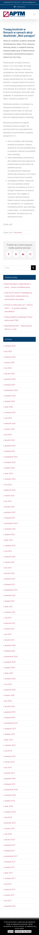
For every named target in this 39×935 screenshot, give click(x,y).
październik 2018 (11, 790)
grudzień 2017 (10, 845)
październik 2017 (11, 856)
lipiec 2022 (9, 540)
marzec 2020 (10, 695)
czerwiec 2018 (10, 812)
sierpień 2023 (10, 468)
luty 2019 (8, 768)
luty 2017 (8, 901)
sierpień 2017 (10, 867)
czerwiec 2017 (10, 878)
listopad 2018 (10, 784)
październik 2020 (11, 657)
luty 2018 (8, 834)
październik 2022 (11, 523)
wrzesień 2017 (10, 862)
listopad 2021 (10, 584)
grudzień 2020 (10, 645)
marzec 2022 (10, 562)
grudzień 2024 (10, 379)
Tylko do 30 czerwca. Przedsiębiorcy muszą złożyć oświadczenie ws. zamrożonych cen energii (18, 296)
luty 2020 (8, 701)
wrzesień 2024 (10, 396)
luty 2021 (8, 634)
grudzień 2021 (10, 579)
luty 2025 (8, 368)
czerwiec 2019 (10, 745)
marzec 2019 (10, 762)
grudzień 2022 (10, 512)
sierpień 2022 (10, 534)
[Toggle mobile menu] (34, 14)
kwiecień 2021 (10, 623)
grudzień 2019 (10, 712)
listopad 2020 (10, 651)
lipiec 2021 (9, 607)
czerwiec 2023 (10, 479)
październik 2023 (11, 457)
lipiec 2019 (9, 740)
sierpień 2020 (10, 668)
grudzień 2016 (10, 906)
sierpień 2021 (10, 601)
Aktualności (18, 232)
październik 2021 (11, 590)
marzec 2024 (10, 429)
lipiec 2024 (9, 407)
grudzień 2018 (10, 779)
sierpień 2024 (10, 401)
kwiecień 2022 (10, 557)
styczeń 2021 (10, 640)
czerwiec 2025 (10, 346)
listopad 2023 (10, 451)
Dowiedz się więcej (23, 931)
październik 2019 (11, 723)
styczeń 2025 (10, 374)
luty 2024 (8, 435)
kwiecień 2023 (10, 490)
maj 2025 (8, 351)
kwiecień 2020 (10, 690)
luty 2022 (8, 568)
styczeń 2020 (10, 706)
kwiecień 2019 (10, 756)
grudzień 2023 (10, 446)
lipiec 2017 (9, 873)
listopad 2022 (10, 518)
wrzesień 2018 (10, 795)
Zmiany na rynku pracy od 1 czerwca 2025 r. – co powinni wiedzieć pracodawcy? (19, 308)
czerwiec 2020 (10, 679)
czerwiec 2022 (10, 546)
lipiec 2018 (9, 806)
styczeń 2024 (10, 440)
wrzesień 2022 (10, 529)
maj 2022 (8, 551)
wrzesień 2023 (10, 462)
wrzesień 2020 (10, 662)
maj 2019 (8, 751)
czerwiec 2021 (10, 612)
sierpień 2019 (10, 734)
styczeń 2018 (10, 840)
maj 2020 (8, 684)
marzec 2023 (10, 496)
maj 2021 (8, 618)
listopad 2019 (10, 718)
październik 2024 (11, 390)
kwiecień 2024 (10, 423)
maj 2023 (8, 485)
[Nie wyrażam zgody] (36, 927)
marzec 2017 (10, 895)
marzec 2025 (10, 363)
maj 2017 (8, 884)
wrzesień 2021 (10, 595)
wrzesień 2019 (10, 729)
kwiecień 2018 (10, 823)
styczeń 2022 (10, 573)
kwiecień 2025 (10, 357)
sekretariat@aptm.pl (29, 2)
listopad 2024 (10, 385)
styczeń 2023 (10, 507)
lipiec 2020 (9, 673)
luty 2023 (8, 501)
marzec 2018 (10, 828)
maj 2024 (8, 418)
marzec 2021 (10, 629)
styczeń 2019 (10, 773)
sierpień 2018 (10, 801)
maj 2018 (8, 817)
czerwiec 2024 (10, 412)
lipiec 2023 (9, 473)
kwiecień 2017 (10, 889)
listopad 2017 (10, 851)
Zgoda (10, 931)
